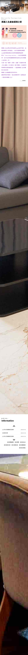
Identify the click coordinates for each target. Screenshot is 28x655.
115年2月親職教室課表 (8, 436)
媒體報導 (22, 445)
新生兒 (23, 442)
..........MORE (23, 80)
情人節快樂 (5, 433)
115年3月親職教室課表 (8, 429)
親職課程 (10, 442)
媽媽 (17, 442)
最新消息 (7, 445)
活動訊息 (14, 445)
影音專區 (22, 448)
